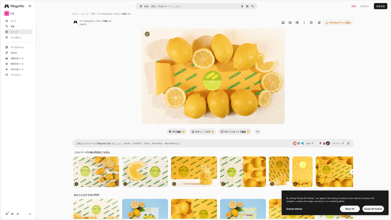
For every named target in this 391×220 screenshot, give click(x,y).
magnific (82, 24)
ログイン (364, 6)
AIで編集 (175, 132)
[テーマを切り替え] (17, 213)
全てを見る (104, 152)
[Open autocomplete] (139, 6)
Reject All (349, 208)
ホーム (75, 13)
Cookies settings (294, 208)
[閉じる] (348, 143)
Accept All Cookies (373, 208)
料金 (354, 6)
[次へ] (353, 171)
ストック (84, 13)
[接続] (6, 213)
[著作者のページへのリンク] (75, 22)
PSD (93, 13)
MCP (308, 143)
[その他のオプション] (304, 22)
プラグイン (336, 143)
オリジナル (162, 34)
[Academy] (12, 213)
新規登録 (380, 6)
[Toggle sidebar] (29, 6)
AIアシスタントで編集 (233, 132)
